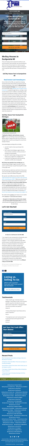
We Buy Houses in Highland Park (14, 430)
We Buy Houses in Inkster (14, 417)
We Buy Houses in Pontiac (14, 433)
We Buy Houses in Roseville (8, 403)
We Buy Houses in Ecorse (7, 424)
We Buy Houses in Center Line (8, 392)
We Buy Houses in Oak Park (21, 394)
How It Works (16, 13)
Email (14, 41)
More (22, 13)
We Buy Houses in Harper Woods (15, 385)
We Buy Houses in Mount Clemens (9, 419)
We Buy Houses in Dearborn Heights (14, 397)
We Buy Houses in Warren (20, 395)
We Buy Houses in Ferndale (21, 403)
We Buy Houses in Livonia (14, 404)
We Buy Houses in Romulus (21, 408)
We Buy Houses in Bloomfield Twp (14, 431)
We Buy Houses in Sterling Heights (14, 401)
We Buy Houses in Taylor (8, 395)
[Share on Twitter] (5, 270)
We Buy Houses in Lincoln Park (14, 426)
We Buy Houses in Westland (21, 392)
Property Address (14, 31)
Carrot (22, 444)
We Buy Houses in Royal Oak (14, 388)
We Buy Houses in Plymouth (20, 421)
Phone (14, 36)
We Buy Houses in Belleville (20, 410)
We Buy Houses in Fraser (8, 421)
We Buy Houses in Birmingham (14, 412)
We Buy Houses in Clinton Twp (20, 415)
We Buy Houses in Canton (7, 415)
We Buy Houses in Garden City (8, 386)
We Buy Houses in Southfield (8, 408)
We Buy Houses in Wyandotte (20, 424)
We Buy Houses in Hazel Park (14, 399)
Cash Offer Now (8, 13)
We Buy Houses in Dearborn (8, 394)
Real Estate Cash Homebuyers (14, 80)
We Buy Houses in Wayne (8, 410)
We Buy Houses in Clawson (8, 422)
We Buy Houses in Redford (21, 386)
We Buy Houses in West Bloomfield (14, 413)
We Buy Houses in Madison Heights (14, 406)
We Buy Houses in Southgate (14, 428)
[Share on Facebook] (3, 270)
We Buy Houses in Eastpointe (14, 390)
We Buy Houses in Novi (22, 419)
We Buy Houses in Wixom (20, 422)
